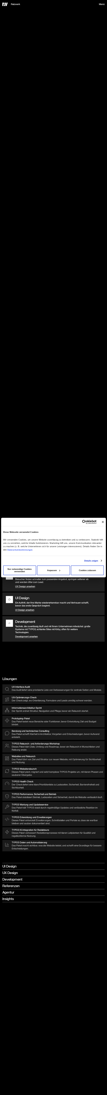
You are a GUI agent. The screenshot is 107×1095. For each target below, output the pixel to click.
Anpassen (52, 570)
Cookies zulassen (87, 570)
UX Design (10, 873)
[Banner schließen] (103, 522)
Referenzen (11, 886)
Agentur (8, 892)
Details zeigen (91, 561)
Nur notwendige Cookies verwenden (20, 570)
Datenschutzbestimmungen (20, 550)
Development (12, 879)
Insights (8, 899)
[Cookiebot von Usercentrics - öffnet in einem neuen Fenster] (84, 522)
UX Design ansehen (25, 586)
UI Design (9, 866)
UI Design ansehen (24, 610)
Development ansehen (26, 636)
